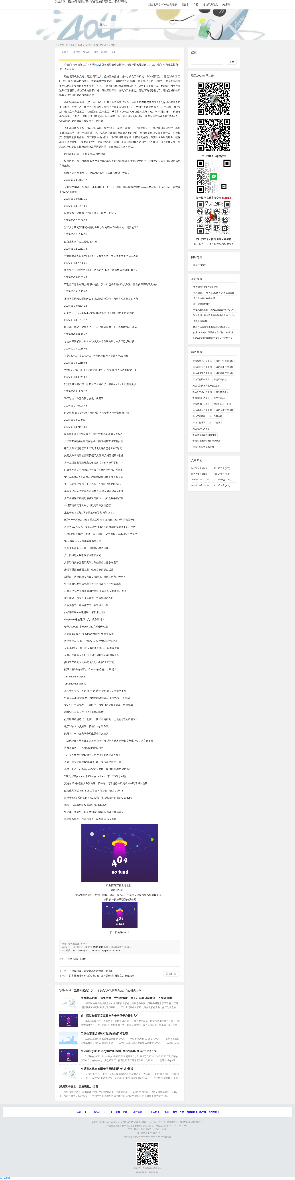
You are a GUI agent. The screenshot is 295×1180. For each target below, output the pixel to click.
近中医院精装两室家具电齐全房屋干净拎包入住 (110, 1015)
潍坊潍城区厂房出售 (202, 410)
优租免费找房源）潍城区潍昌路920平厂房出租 (215, 309)
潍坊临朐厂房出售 (224, 367)
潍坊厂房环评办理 (222, 404)
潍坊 (96, 64)
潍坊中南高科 (220, 398)
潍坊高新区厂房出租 (202, 367)
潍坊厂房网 (214, 422)
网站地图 (5, 1178)
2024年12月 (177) (200, 479)
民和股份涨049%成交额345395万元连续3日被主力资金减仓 (101, 975)
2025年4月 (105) (199, 468)
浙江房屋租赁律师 (201, 304)
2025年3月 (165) (222, 468)
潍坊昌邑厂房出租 (77, 958)
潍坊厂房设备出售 (201, 379)
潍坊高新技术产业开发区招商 (206, 385)
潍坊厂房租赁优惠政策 (203, 447)
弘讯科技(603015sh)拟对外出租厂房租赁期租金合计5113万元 (119, 1051)
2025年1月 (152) (222, 474)
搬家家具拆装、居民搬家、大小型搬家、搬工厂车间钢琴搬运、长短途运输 (126, 998)
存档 (195, 4)
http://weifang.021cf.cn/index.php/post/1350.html (96, 950)
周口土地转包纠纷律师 (204, 298)
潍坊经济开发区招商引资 (204, 435)
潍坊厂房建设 (199, 422)
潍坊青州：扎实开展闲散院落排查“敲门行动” (214, 315)
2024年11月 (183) (222, 479)
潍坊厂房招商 (199, 416)
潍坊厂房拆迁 (220, 379)
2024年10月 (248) (200, 485)
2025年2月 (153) (199, 474)
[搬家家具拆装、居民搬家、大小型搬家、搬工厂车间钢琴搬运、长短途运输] (68, 1002)
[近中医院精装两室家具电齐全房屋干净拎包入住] (68, 1020)
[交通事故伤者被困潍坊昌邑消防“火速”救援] (68, 1073)
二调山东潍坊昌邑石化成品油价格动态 (104, 1033)
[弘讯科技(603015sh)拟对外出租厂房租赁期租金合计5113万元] (68, 1055)
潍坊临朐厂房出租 (201, 404)
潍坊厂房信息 (210, 4)
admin (65, 52)
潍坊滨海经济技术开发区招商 (206, 441)
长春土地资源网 (200, 321)
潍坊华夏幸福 (215, 416)
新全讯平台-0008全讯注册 (162, 4)
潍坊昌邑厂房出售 (224, 373)
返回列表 (171, 973)
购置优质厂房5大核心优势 (205, 287)
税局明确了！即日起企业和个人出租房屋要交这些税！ (219, 292)
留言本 (185, 4)
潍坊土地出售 (222, 392)
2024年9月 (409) (222, 485)
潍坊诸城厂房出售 (201, 428)
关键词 (226, 4)
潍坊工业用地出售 (224, 361)
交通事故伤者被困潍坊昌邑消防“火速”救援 (107, 1068)
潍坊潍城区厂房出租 (202, 373)
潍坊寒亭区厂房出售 (202, 361)
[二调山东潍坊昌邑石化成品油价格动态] (68, 1038)
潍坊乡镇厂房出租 (224, 410)
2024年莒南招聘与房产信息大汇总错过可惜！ (215, 338)
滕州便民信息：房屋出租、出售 (78, 1086)
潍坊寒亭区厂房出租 (202, 392)
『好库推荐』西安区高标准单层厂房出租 (91, 971)
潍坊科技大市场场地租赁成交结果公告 (211, 327)
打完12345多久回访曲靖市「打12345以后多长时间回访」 (221, 332)
